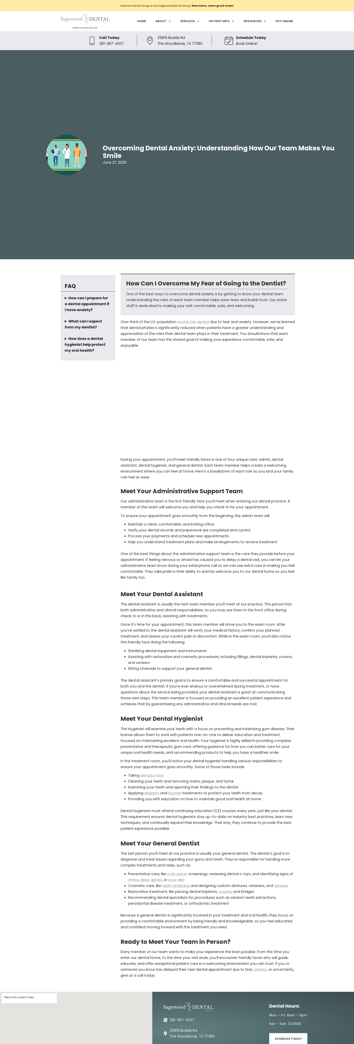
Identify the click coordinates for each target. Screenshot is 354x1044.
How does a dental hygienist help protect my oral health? (85, 344)
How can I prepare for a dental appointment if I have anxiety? (87, 304)
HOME (141, 21)
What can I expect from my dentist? (83, 324)
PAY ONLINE (284, 21)
